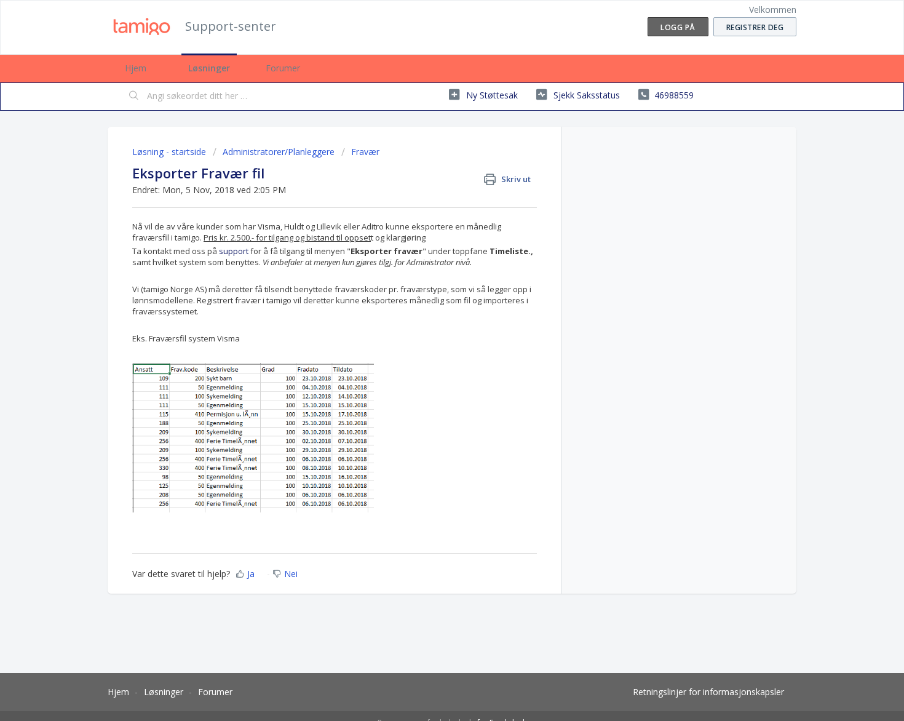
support (233, 251)
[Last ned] (429, 199)
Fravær (365, 151)
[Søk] (134, 96)
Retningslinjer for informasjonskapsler (708, 692)
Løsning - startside (170, 151)
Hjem (135, 68)
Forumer (283, 68)
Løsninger (209, 68)
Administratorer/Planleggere (279, 151)
